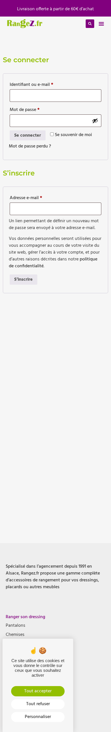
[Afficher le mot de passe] (95, 121)
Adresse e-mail (37, 197)
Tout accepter (38, 691)
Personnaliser (38, 717)
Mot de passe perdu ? (30, 146)
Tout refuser (38, 704)
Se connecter (27, 135)
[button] (101, 23)
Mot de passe (35, 109)
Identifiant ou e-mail (42, 84)
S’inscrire (23, 279)
